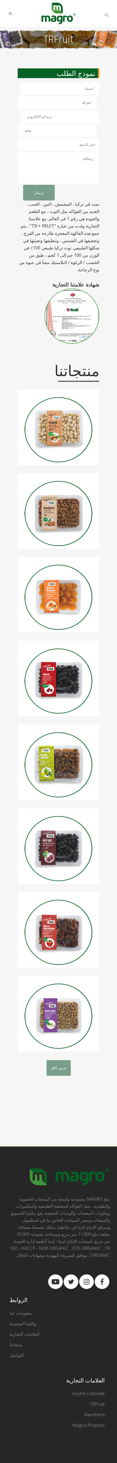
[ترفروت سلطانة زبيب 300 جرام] (58, 762)
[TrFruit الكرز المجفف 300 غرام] (58, 846)
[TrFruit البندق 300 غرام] (58, 427)
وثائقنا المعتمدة (23, 1324)
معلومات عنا (21, 1313)
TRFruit (97, 1404)
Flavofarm (94, 1415)
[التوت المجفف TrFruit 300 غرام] (58, 1013)
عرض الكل (59, 1067)
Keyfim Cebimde (88, 1394)
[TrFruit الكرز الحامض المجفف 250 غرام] (58, 678)
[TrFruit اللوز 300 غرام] (58, 511)
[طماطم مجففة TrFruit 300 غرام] (58, 930)
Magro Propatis (88, 1425)
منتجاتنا (16, 1345)
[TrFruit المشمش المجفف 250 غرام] (58, 595)
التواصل (17, 1355)
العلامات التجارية (24, 1334)
